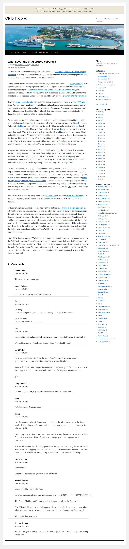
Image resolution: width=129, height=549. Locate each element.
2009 (99, 158)
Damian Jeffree (102, 292)
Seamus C (101, 301)
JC (99, 304)
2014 (99, 144)
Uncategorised (102, 79)
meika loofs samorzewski (105, 339)
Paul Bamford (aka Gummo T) (107, 245)
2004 (99, 173)
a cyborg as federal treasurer (71, 207)
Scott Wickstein (102, 236)
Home (10, 52)
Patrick (100, 254)
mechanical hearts (36, 89)
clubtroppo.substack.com (83, 11)
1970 (99, 179)
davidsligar (101, 324)
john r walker (102, 251)
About (17, 52)
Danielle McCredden (104, 286)
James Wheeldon (103, 312)
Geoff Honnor (102, 207)
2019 (99, 129)
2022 (99, 120)
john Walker (101, 283)
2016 (99, 138)
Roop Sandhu (102, 266)
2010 (99, 156)
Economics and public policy (106, 73)
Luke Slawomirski (103, 307)
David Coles (101, 333)
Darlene (100, 321)
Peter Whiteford (102, 271)
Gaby (99, 295)
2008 (99, 161)
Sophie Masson (102, 228)
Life (99, 93)
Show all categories (102, 104)
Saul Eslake (101, 260)
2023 (99, 117)
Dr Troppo (101, 268)
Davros (68, 95)
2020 (99, 126)
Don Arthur (35, 65)
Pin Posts (54, 52)
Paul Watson (101, 309)
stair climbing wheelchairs (54, 89)
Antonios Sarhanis (103, 274)
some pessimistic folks (24, 101)
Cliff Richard (67, 159)
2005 (99, 170)
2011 (99, 153)
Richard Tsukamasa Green (106, 213)
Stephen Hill (101, 248)
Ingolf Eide (101, 233)
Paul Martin (101, 318)
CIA (69, 186)
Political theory (102, 99)
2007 (99, 164)
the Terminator (80, 95)
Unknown (101, 239)
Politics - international (104, 85)
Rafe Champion (102, 257)
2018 (99, 132)
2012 (99, 150)
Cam (99, 230)
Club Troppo (16, 18)
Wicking (100, 219)
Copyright (33, 52)
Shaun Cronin (102, 263)
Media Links (43, 52)
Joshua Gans (102, 336)
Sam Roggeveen (103, 342)
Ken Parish (101, 189)
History (100, 88)
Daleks (26, 123)
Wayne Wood (102, 222)
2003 (99, 176)
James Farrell (102, 201)
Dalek (62, 129)
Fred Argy (101, 216)
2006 (99, 167)
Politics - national (103, 82)
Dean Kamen (78, 123)
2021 (99, 123)
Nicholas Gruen (102, 187)
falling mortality (76, 83)
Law (99, 91)
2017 (99, 135)
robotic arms (70, 89)
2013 (99, 147)
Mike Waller (101, 330)
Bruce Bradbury (103, 277)
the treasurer (51, 195)
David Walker (102, 210)
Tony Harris (101, 204)
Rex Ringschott (102, 225)
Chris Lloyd (101, 242)
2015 (99, 141)
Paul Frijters (101, 195)
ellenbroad (101, 327)
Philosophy (101, 96)
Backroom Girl (102, 280)
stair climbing (18, 126)
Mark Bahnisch (102, 198)
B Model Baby (102, 289)
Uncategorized (20, 67)
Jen (99, 315)
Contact (24, 52)
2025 (99, 112)
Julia (99, 298)
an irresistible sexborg (75, 195)
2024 (99, 115)
